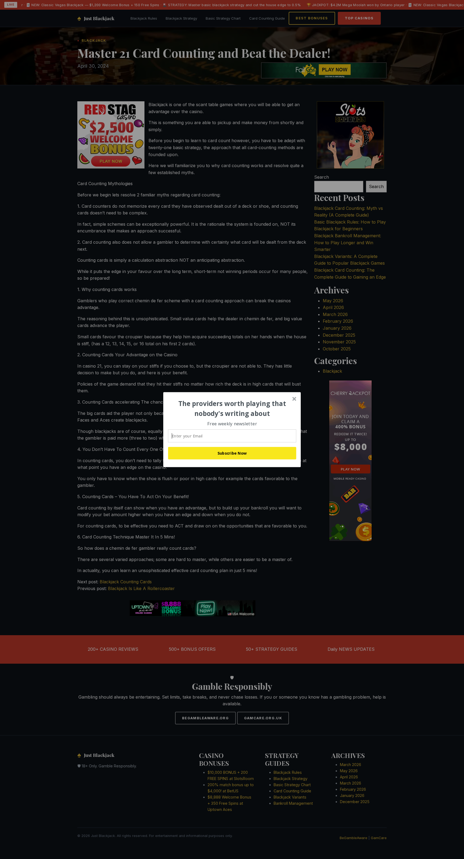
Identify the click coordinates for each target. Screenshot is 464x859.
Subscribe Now (232, 453)
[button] (232, 408)
